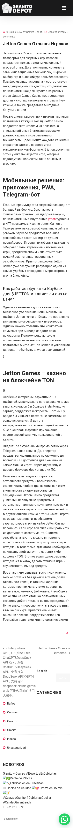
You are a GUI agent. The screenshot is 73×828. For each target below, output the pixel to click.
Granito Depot (34, 31)
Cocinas (12, 712)
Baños (11, 703)
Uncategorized (56, 31)
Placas (11, 739)
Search (42, 671)
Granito (12, 730)
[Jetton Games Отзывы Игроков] (65, 634)
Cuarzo (12, 721)
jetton (52, 219)
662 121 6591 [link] (15, 807)
